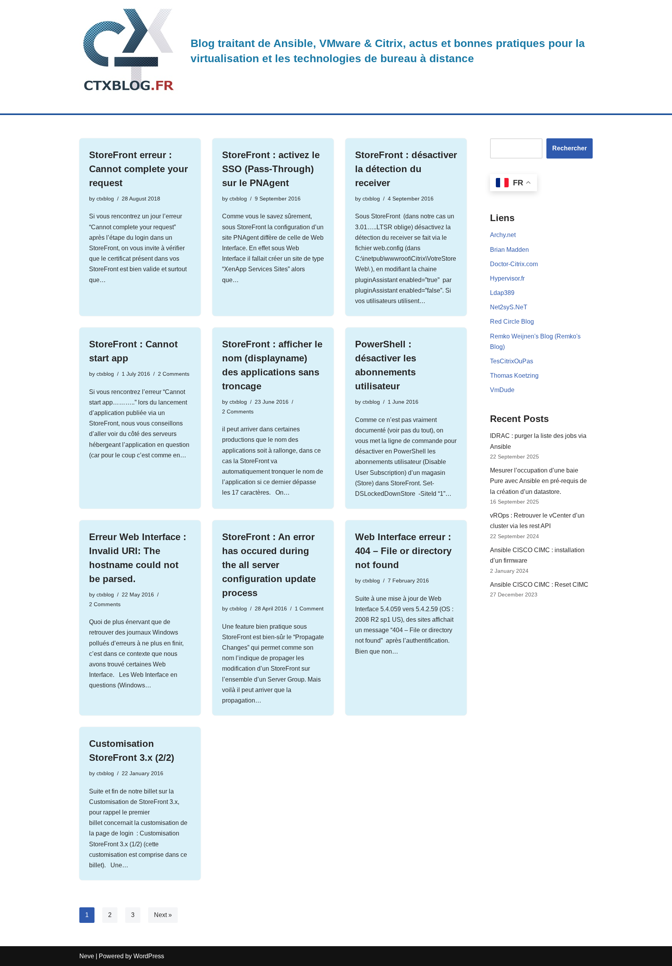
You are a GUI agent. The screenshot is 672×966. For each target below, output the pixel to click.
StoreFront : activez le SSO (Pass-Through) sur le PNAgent (271, 169)
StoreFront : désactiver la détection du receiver (406, 169)
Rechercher (569, 148)
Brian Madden (509, 249)
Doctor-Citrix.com (514, 264)
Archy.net (503, 235)
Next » (163, 915)
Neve (86, 956)
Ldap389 (502, 292)
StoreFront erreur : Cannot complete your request (138, 169)
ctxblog (105, 198)
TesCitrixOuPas (511, 361)
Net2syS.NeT (508, 307)
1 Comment (309, 608)
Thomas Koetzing (514, 375)
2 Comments (173, 374)
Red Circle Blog (512, 321)
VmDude (502, 390)
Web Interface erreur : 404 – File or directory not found (403, 551)
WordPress (148, 956)
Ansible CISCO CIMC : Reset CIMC (539, 584)
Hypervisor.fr (507, 278)
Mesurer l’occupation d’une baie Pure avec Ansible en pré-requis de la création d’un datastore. (538, 481)
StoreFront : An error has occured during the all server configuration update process (269, 565)
